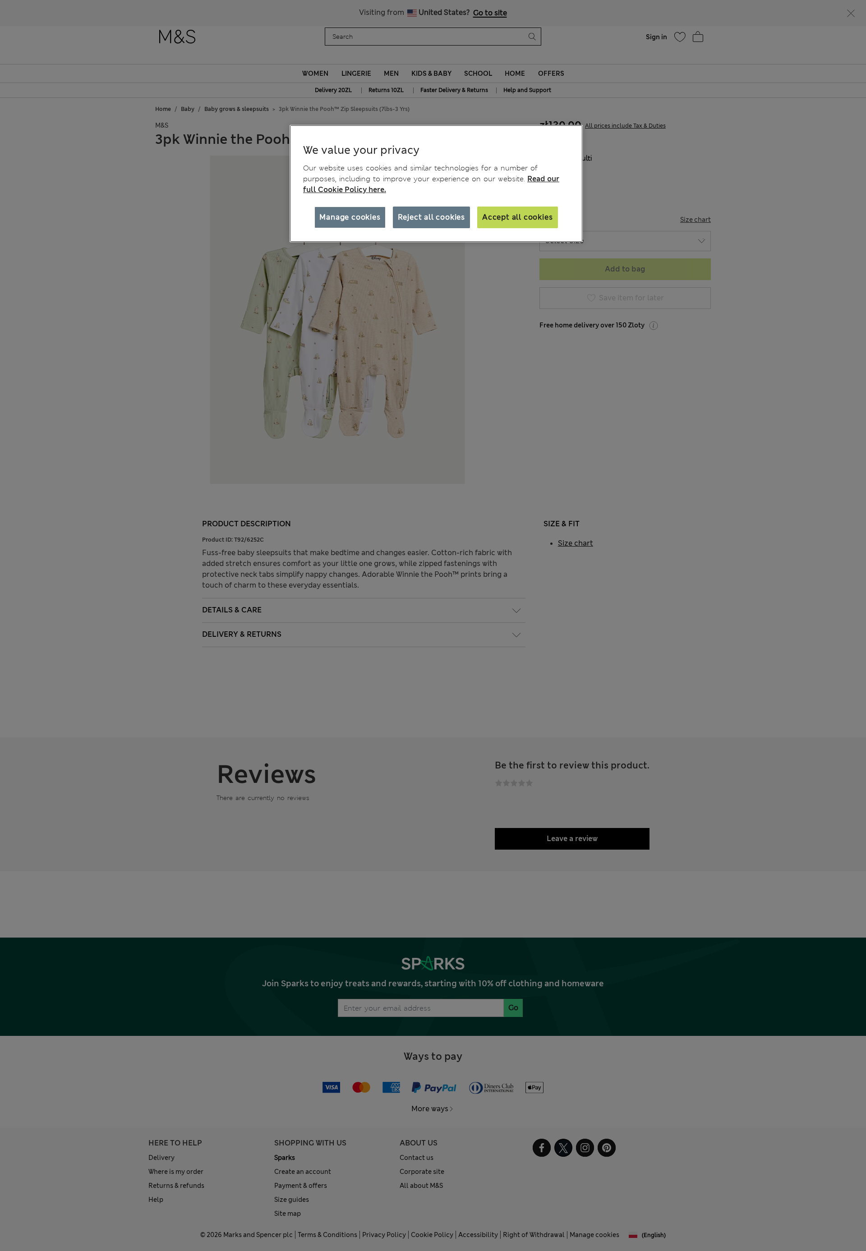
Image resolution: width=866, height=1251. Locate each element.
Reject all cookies (431, 217)
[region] (436, 183)
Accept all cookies (517, 217)
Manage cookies (349, 217)
